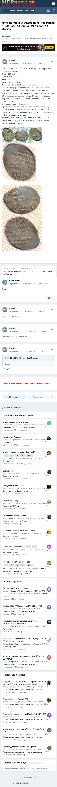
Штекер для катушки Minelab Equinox (19, 747)
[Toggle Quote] (6, 358)
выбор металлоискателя (14, 546)
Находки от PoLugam (12, 437)
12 (29, 565)
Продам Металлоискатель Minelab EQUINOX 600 (24, 714)
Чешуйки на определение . (15, 516)
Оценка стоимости (11, 476)
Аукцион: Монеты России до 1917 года (19, 611)
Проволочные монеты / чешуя (15, 521)
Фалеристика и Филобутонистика (17, 491)
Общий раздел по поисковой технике (19, 427)
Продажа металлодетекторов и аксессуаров (22, 689)
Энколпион (8, 471)
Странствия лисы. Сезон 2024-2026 (19, 452)
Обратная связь (20, 783)
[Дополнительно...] (52, 61)
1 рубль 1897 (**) (10, 501)
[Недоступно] (22, 135)
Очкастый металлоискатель (15, 422)
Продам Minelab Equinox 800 (15, 699)
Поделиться (15, 397)
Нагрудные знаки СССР (13, 486)
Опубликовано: (28, 63)
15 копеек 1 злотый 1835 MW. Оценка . (19, 531)
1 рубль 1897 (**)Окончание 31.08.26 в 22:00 (22, 606)
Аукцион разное (9, 629)
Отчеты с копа (9, 442)
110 (29, 455)
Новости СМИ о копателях (18, 562)
